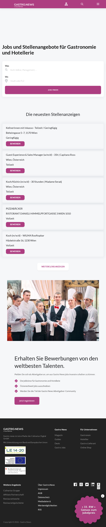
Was (7, 66)
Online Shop (85, 447)
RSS (40, 509)
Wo (6, 77)
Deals (57, 443)
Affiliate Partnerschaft (13, 494)
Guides (58, 439)
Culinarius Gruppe (11, 490)
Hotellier (84, 439)
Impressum (43, 489)
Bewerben (15, 144)
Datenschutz (44, 497)
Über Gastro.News (46, 485)
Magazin (59, 435)
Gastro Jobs (60, 447)
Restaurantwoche (11, 498)
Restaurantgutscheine (13, 503)
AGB (40, 493)
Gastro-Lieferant (88, 443)
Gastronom (85, 435)
